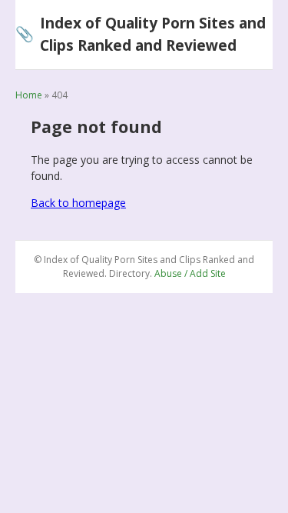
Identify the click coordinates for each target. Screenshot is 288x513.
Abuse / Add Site (190, 273)
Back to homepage (78, 202)
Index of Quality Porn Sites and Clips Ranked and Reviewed (140, 33)
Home (28, 95)
